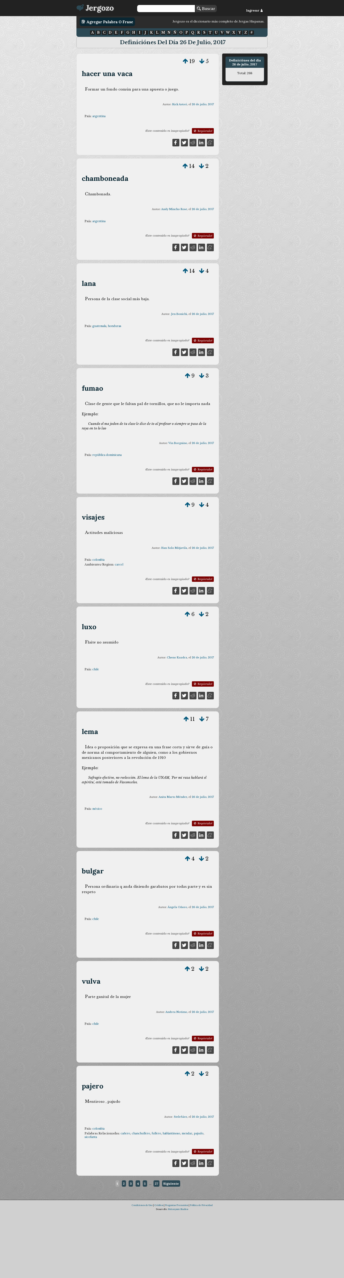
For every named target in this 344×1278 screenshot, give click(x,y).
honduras (114, 326)
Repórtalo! (204, 130)
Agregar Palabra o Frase (109, 21)
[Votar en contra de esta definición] (201, 61)
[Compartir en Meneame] (210, 142)
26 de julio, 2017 (203, 104)
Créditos (158, 1205)
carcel (119, 564)
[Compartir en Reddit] (193, 142)
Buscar (208, 8)
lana (89, 283)
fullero (156, 1133)
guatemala (99, 326)
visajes (93, 517)
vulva (91, 981)
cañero (125, 1133)
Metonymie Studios (178, 1209)
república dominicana (107, 455)
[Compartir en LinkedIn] (201, 142)
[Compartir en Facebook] (175, 142)
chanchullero (141, 1133)
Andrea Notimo (176, 1011)
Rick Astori (179, 104)
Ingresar (253, 10)
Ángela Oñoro (177, 907)
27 (156, 1184)
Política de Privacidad (201, 1205)
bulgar (93, 870)
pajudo (198, 1133)
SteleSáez (180, 1116)
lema (90, 731)
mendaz (187, 1133)
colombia (98, 560)
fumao (92, 388)
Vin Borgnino (177, 443)
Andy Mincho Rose (174, 209)
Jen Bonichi (179, 313)
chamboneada (105, 178)
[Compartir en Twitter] (184, 142)
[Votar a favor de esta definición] (185, 61)
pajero (92, 1085)
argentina (99, 116)
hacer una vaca (107, 73)
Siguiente (171, 1184)
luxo (89, 626)
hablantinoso (171, 1133)
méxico (97, 809)
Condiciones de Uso (142, 1205)
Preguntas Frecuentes (176, 1205)
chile (95, 669)
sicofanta (91, 1137)
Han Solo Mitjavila (174, 547)
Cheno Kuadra (177, 657)
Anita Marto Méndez (173, 796)
